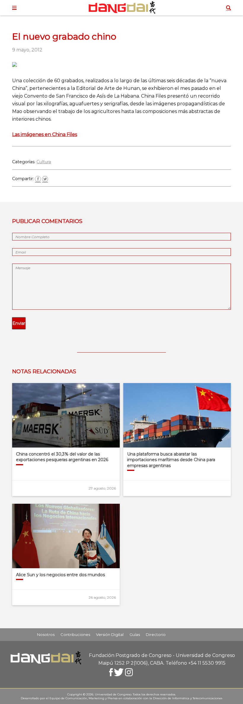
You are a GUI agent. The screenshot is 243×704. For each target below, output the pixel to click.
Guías (135, 634)
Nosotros (46, 634)
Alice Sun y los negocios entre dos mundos (60, 574)
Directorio (156, 634)
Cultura (43, 161)
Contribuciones (75, 634)
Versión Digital (110, 634)
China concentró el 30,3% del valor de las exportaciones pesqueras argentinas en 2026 (62, 457)
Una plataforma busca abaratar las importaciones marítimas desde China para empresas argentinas (171, 459)
